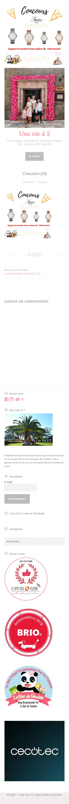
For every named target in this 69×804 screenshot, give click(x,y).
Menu (36, 156)
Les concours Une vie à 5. (22, 272)
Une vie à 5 (34, 134)
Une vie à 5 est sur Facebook (27, 513)
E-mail (8, 481)
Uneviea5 (42, 182)
